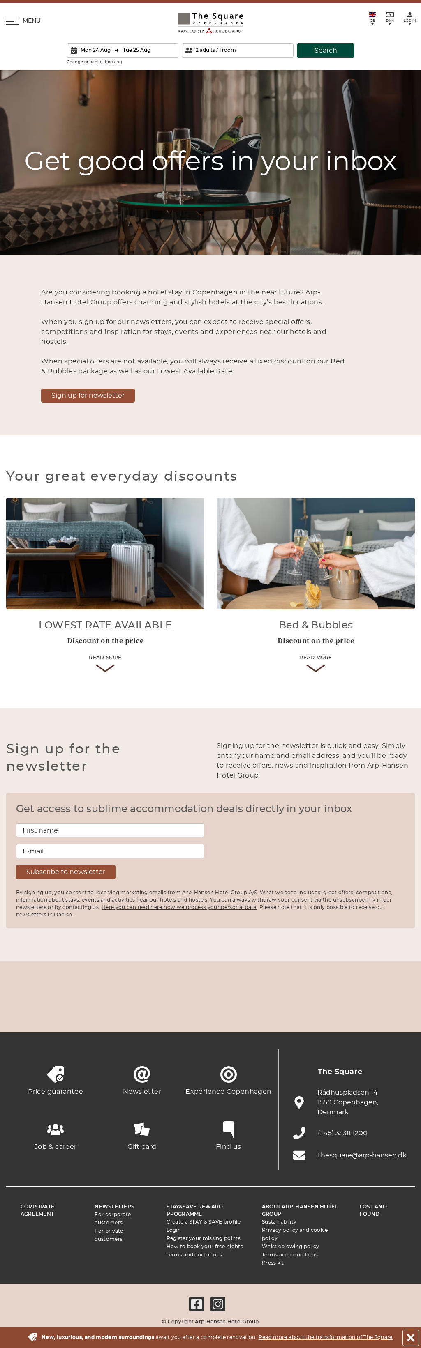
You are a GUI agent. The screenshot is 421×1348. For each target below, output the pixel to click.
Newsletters (114, 1206)
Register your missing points (204, 1238)
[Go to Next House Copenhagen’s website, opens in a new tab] (400, 1012)
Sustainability (279, 1221)
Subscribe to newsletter (65, 872)
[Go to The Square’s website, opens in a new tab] (172, 1012)
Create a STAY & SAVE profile (204, 1221)
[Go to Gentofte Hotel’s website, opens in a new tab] (286, 1012)
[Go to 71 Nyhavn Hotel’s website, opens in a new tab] (58, 1012)
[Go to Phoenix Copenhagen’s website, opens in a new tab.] (20, 1012)
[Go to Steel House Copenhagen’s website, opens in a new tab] (362, 1012)
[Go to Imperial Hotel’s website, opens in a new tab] (134, 1012)
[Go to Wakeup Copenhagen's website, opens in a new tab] (324, 1012)
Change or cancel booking (94, 62)
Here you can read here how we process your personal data (179, 907)
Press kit (273, 1263)
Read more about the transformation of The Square (326, 1337)
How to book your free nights (205, 1246)
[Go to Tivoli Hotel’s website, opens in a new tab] (210, 1012)
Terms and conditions (194, 1254)
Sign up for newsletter (88, 395)
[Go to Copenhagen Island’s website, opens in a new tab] (248, 1012)
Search (326, 50)
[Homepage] (210, 23)
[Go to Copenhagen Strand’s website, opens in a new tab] (96, 1012)
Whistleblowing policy (290, 1246)
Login (174, 1230)
